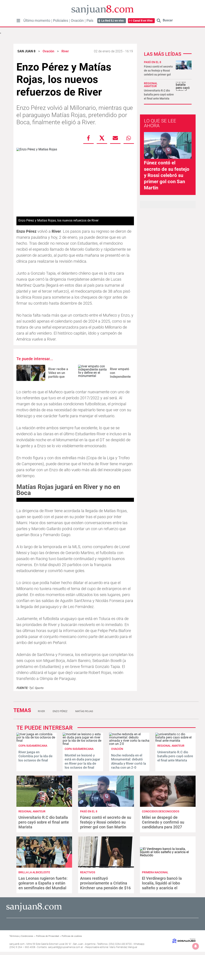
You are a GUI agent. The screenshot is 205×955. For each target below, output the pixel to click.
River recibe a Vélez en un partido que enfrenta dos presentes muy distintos (58, 378)
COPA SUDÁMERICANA (79, 748)
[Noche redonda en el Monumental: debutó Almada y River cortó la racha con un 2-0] (129, 744)
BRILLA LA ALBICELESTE (34, 872)
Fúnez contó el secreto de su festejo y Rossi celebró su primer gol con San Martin (166, 175)
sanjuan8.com (17, 944)
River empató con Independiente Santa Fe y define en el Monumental (120, 378)
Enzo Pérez (60, 711)
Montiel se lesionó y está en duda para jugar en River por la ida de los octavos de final (82, 761)
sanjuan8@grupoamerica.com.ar (65, 947)
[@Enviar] (115, 138)
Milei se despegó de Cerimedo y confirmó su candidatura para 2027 (163, 822)
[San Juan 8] (34, 911)
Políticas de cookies (72, 936)
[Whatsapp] (129, 138)
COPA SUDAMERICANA (32, 745)
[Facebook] (88, 138)
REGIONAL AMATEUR (151, 85)
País (89, 20)
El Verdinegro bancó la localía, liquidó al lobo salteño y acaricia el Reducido (162, 885)
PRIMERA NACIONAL (155, 872)
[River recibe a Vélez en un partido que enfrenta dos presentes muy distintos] (30, 373)
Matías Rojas (84, 711)
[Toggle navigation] (18, 21)
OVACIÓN (117, 748)
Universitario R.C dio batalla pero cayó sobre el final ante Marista (159, 94)
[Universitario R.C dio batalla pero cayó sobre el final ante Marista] (175, 740)
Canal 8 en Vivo (143, 20)
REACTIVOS (87, 872)
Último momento (36, 20)
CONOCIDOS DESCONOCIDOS (160, 811)
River (41, 711)
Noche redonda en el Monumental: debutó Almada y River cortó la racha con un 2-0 (128, 761)
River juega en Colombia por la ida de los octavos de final (35, 756)
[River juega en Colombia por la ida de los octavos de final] (36, 740)
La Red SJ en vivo (112, 20)
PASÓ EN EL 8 (152, 62)
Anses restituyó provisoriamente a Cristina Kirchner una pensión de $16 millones (105, 885)
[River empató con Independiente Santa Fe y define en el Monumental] (92, 373)
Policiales (60, 20)
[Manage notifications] (195, 946)
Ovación (77, 20)
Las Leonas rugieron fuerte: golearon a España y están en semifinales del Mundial (42, 883)
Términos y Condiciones (21, 936)
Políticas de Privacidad (47, 936)
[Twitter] (102, 138)
